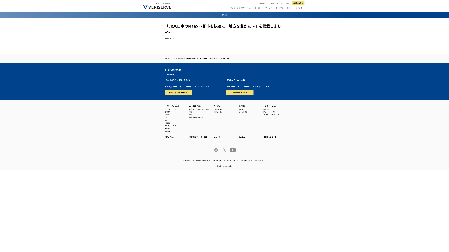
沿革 (166, 117)
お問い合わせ (298, 3)
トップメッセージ (170, 109)
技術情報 (180, 59)
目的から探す (218, 109)
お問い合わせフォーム (178, 92)
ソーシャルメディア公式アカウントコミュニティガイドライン (232, 160)
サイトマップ (259, 160)
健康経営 (167, 131)
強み (190, 115)
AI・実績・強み (255, 8)
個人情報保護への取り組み (201, 160)
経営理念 (167, 112)
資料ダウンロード (239, 92)
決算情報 (167, 128)
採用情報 (279, 8)
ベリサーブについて (238, 8)
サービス (268, 8)
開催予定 (266, 109)
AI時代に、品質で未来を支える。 (199, 109)
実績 (190, 112)
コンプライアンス (170, 126)
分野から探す (218, 112)
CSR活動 (167, 123)
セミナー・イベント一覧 (271, 115)
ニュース (279, 3)
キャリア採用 (243, 112)
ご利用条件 (186, 160)
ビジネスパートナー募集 (266, 3)
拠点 (166, 120)
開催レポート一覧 (269, 112)
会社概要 (167, 115)
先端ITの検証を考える (196, 117)
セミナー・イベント (295, 8)
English (287, 3)
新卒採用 (241, 109)
